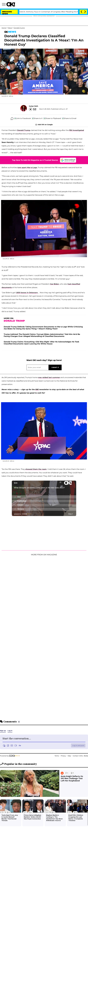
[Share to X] (37, 118)
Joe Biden (54, 284)
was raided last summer (49, 377)
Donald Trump (19, 28)
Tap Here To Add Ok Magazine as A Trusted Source (35, 160)
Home (4, 28)
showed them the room (36, 469)
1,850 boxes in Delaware (27, 293)
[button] (4, 4)
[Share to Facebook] (22, 118)
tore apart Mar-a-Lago (27, 167)
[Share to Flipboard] (52, 118)
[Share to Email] (69, 118)
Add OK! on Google (45, 125)
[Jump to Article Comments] (12, 118)
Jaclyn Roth (33, 106)
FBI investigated (76, 130)
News (10, 28)
